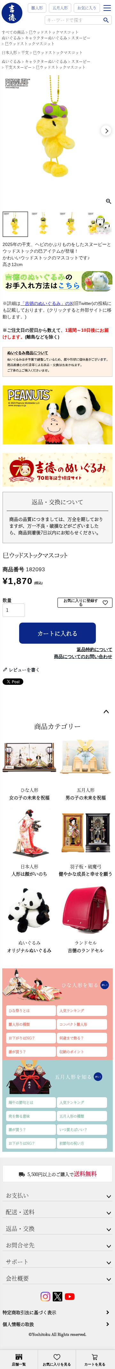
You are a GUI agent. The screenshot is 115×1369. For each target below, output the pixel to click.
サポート (17, 1261)
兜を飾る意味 (19, 1116)
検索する (106, 20)
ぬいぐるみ (11, 38)
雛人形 (37, 8)
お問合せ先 (20, 1245)
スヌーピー (80, 38)
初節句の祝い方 (71, 1143)
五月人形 (60, 8)
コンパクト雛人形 (73, 1024)
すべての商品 (13, 32)
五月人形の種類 (71, 1116)
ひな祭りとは (19, 1010)
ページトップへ (106, 712)
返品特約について (94, 649)
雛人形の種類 (19, 1024)
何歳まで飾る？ (71, 1037)
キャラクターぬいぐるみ (46, 38)
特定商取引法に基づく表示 (29, 1312)
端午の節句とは (21, 1102)
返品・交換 (20, 1228)
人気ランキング (71, 1010)
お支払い (17, 1195)
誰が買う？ (17, 1051)
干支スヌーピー (18, 67)
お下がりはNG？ (22, 1037)
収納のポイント (71, 1051)
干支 (25, 52)
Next (106, 130)
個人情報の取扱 (18, 1324)
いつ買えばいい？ (73, 1129)
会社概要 (17, 1278)
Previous (9, 130)
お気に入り (86, 8)
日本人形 (9, 52)
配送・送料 (20, 1212)
